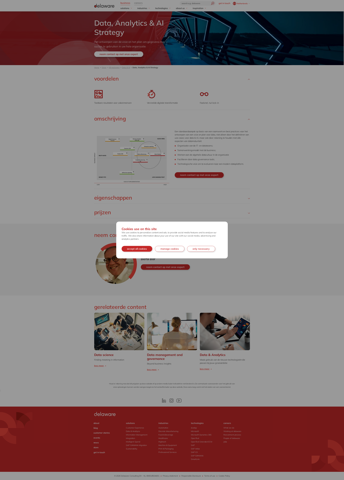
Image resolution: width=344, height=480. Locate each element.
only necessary (201, 248)
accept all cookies (137, 248)
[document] (172, 240)
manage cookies (169, 248)
